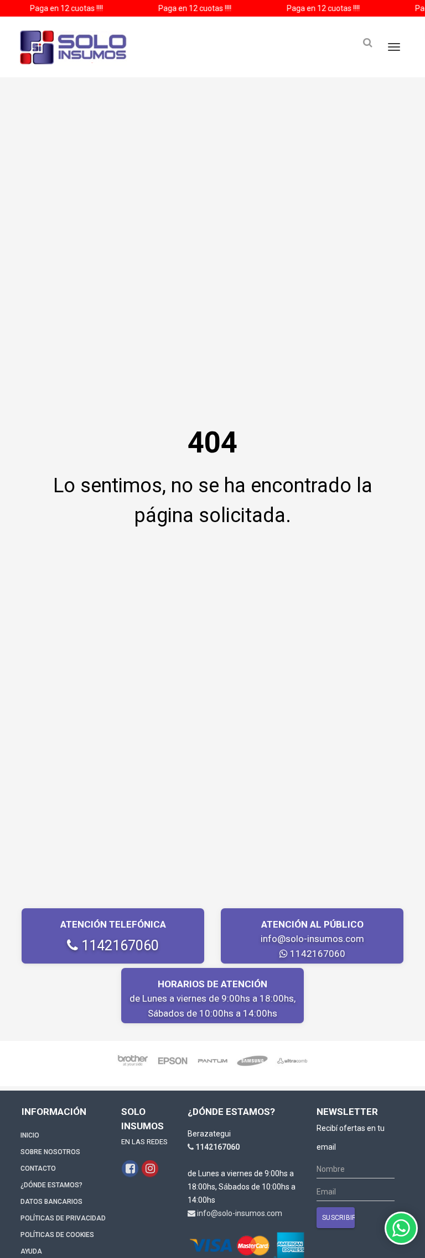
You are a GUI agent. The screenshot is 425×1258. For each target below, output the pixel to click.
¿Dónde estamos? (51, 1185)
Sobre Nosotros (50, 1152)
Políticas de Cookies (57, 1235)
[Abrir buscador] (367, 42)
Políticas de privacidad (63, 1218)
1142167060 (118, 946)
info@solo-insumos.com (312, 938)
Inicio (29, 1135)
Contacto (38, 1168)
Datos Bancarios (51, 1202)
